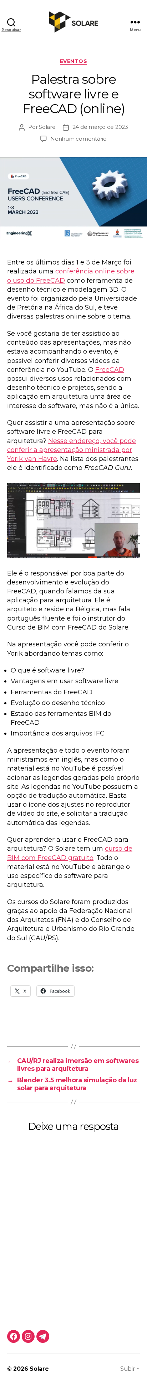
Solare (47, 126)
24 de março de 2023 (100, 126)
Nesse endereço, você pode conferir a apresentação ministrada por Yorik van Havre (71, 450)
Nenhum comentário (78, 138)
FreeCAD (109, 370)
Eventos (73, 61)
